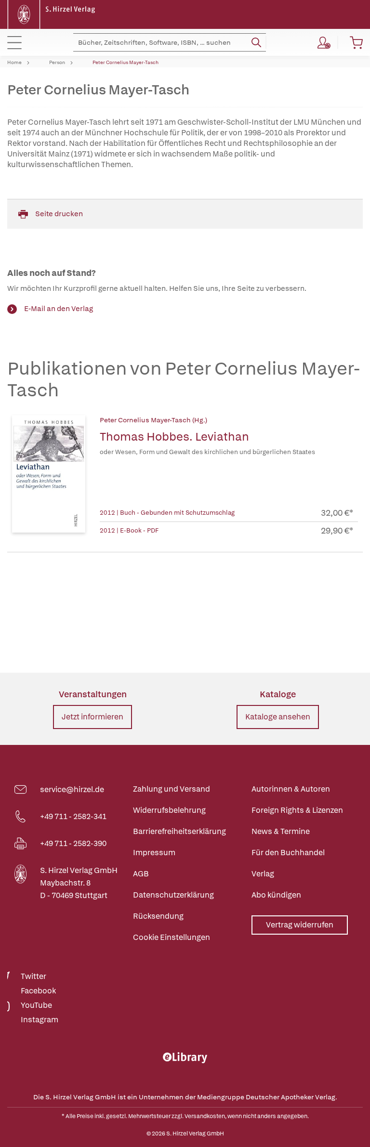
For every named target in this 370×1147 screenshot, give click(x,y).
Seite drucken (59, 214)
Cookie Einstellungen (171, 937)
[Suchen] (256, 42)
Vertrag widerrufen (299, 925)
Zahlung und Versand (171, 789)
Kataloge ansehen (277, 717)
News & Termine (280, 831)
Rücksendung (158, 916)
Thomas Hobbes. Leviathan (174, 436)
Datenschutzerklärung (173, 895)
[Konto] (324, 42)
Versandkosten (205, 1116)
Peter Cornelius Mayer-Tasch (125, 62)
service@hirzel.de (72, 789)
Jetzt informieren (92, 717)
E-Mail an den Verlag (58, 308)
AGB (141, 874)
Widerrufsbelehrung (169, 810)
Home (14, 62)
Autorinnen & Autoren (290, 789)
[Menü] (14, 42)
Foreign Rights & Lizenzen (297, 810)
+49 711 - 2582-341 (73, 816)
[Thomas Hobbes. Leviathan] (48, 475)
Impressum (154, 852)
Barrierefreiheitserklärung (179, 831)
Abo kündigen (276, 895)
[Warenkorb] (356, 42)
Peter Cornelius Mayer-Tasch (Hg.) (153, 420)
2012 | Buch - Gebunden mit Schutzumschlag (167, 512)
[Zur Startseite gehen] (52, 14)
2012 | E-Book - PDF (129, 530)
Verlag (262, 874)
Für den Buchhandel (288, 852)
